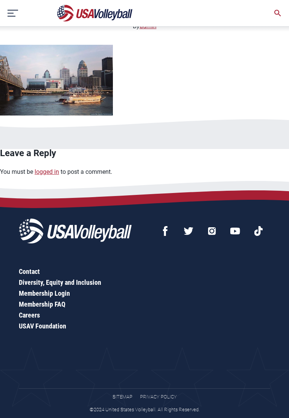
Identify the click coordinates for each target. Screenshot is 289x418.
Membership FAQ (42, 304)
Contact (29, 271)
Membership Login (44, 293)
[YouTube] (235, 231)
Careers (29, 315)
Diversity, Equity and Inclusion (60, 282)
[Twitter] (188, 231)
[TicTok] (258, 231)
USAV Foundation (42, 326)
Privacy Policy (158, 397)
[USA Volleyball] (95, 13)
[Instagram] (212, 231)
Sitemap (122, 397)
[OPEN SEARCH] (277, 13)
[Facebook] (165, 231)
